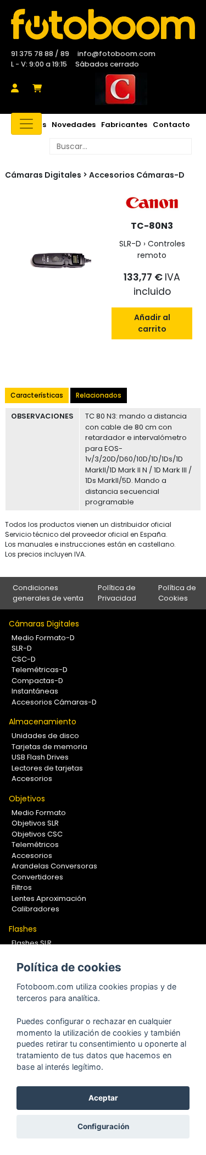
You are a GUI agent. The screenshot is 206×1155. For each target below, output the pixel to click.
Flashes (23, 928)
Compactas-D (37, 680)
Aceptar (103, 1097)
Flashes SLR (32, 943)
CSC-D (24, 659)
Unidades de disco (45, 735)
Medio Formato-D (43, 637)
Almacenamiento (42, 721)
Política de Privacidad (117, 593)
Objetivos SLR (35, 823)
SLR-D (22, 648)
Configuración (103, 1126)
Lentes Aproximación (49, 898)
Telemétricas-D (40, 669)
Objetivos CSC (37, 834)
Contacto (171, 124)
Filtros (22, 887)
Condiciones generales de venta (48, 593)
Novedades (74, 124)
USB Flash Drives (40, 757)
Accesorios (32, 778)
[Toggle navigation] (26, 124)
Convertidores (37, 877)
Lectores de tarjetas (47, 768)
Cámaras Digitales (44, 623)
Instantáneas (35, 691)
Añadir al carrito (152, 323)
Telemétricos (35, 844)
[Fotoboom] (103, 24)
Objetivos (27, 798)
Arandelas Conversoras (54, 866)
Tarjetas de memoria (49, 746)
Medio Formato (39, 812)
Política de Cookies (177, 593)
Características (36, 395)
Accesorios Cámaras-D (137, 174)
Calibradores (35, 909)
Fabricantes (124, 124)
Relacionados (98, 395)
